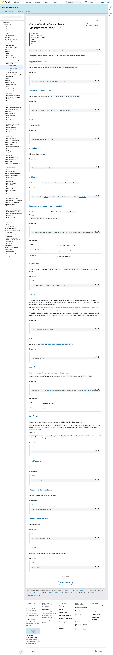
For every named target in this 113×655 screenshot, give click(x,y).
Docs (46, 2)
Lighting (61, 606)
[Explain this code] (97, 49)
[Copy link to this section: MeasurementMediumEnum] (53, 490)
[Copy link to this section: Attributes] (39, 338)
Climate (61, 609)
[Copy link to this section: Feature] (37, 548)
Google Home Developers (36, 20)
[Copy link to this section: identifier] (38, 119)
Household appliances (65, 618)
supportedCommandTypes (40, 90)
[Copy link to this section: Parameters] (39, 240)
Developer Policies (81, 629)
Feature (32, 548)
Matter (46, 197)
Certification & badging (82, 607)
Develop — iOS (6, 11)
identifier (33, 119)
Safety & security (64, 612)
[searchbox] (12, 17)
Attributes (82, 197)
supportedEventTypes (38, 61)
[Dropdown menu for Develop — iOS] (13, 11)
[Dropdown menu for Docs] (50, 2)
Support (28, 11)
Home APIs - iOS (10, 7)
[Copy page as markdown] (60, 28)
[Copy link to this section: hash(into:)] (39, 416)
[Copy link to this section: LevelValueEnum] (44, 461)
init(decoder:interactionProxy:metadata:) (45, 206)
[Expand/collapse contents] (39, 33)
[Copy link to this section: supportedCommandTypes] (52, 91)
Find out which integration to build (31, 636)
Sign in (109, 2)
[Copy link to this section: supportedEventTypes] (48, 62)
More (55, 2)
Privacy (33, 651)
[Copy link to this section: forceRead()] (40, 295)
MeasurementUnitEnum (38, 519)
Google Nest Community (95, 618)
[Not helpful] (100, 20)
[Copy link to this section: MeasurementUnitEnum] (50, 519)
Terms (27, 651)
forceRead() (34, 294)
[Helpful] (97, 20)
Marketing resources (81, 611)
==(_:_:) (32, 367)
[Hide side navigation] (21, 652)
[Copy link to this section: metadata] (39, 148)
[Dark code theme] (99, 49)
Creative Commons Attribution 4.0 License (73, 590)
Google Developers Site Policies (56, 592)
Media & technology (65, 615)
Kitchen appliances (64, 622)
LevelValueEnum (35, 461)
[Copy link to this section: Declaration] (38, 72)
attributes (33, 177)
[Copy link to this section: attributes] (39, 177)
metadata (33, 148)
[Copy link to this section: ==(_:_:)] (36, 367)
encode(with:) (34, 263)
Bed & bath (62, 625)
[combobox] (73, 2)
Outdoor (61, 628)
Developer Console (97, 606)
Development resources (79, 615)
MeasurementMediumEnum (40, 490)
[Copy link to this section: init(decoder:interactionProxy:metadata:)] (63, 206)
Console (101, 2)
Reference (20, 11)
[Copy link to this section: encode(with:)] (42, 264)
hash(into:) (33, 416)
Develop (28, 2)
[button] (11, 23)
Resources (38, 2)
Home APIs (48, 20)
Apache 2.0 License (33, 592)
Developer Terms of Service (81, 625)
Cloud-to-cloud (30, 619)
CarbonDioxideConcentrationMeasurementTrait (57, 344)
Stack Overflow (96, 614)
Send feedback (94, 25)
